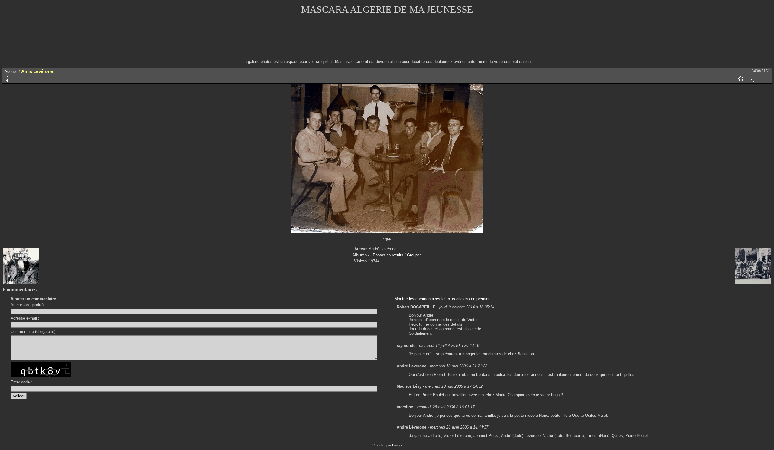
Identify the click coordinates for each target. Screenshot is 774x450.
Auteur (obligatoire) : (28, 305)
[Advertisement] (387, 40)
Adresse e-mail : (25, 318)
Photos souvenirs (388, 255)
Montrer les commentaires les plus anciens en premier (442, 299)
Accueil (11, 71)
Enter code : (21, 382)
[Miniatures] (740, 79)
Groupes (414, 255)
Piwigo (397, 445)
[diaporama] (8, 79)
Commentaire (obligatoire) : (34, 331)
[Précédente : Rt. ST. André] (753, 79)
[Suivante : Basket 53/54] (766, 79)
